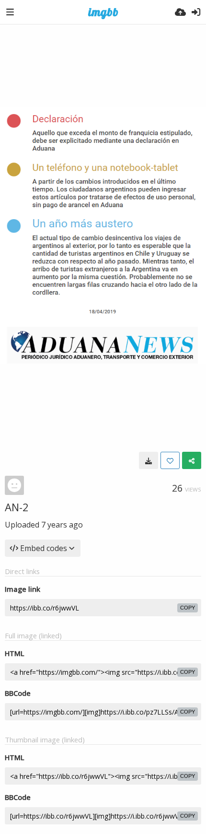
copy (187, 608)
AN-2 (17, 507)
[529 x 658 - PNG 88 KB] (148, 460)
